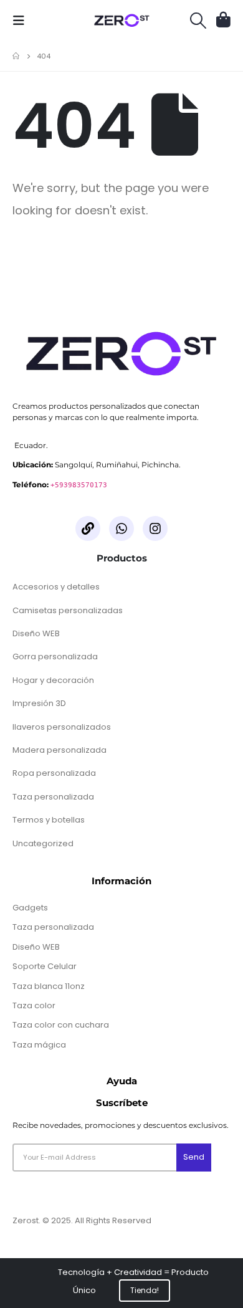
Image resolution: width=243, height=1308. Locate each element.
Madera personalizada (59, 750)
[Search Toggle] (198, 20)
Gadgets (30, 908)
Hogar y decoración (53, 680)
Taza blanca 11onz (48, 986)
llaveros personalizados (61, 727)
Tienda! (145, 1291)
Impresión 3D (39, 703)
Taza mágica (39, 1045)
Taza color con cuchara (60, 1025)
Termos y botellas (48, 820)
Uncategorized (43, 843)
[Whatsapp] (121, 528)
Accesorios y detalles (56, 587)
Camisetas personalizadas (67, 610)
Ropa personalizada (54, 773)
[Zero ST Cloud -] (121, 21)
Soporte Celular (44, 966)
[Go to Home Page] (15, 56)
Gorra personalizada (55, 656)
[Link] (87, 528)
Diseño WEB (36, 633)
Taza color (33, 1005)
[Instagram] (155, 528)
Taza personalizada (53, 797)
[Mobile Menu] (22, 20)
